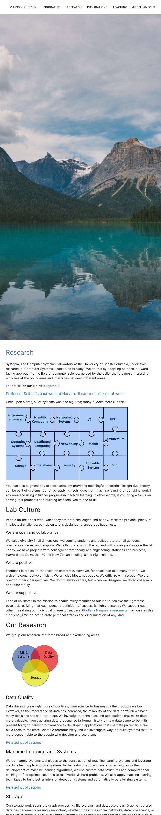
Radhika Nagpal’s (96, 610)
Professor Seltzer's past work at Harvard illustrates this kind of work (65, 393)
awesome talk (120, 610)
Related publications (23, 742)
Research (74, 7)
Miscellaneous (143, 7)
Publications (97, 7)
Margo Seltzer (23, 7)
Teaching (120, 7)
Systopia (52, 386)
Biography (51, 7)
